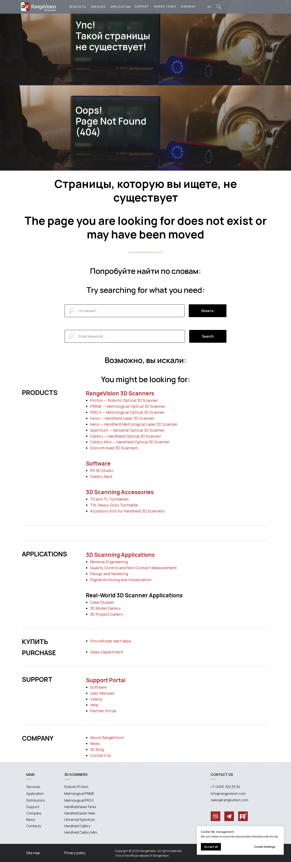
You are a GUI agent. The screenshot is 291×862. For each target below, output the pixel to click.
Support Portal (105, 680)
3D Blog (97, 749)
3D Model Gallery (105, 608)
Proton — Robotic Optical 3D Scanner (124, 400)
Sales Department (106, 651)
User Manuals (102, 693)
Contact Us (100, 755)
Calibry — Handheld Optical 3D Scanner (125, 436)
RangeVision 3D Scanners (120, 393)
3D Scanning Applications (120, 555)
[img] (218, 6)
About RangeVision (107, 737)
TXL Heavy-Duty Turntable (114, 505)
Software (98, 463)
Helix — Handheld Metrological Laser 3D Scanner (133, 424)
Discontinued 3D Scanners (114, 447)
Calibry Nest (101, 476)
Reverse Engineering (109, 561)
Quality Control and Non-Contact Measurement (133, 567)
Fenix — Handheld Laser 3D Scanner (122, 418)
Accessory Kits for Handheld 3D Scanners (127, 511)
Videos (96, 699)
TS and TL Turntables (109, 499)
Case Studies (102, 602)
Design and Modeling (109, 573)
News (95, 743)
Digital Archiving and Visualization (120, 579)
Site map (33, 852)
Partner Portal (103, 710)
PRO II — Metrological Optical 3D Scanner (127, 412)
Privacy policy (74, 852)
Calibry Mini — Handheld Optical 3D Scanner (130, 441)
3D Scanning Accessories (120, 492)
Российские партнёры (110, 640)
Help (94, 704)
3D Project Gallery (106, 614)
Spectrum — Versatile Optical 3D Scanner (127, 430)
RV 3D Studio (101, 470)
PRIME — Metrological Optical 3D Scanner (127, 406)
